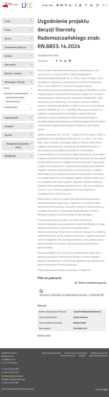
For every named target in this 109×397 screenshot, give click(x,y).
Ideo (106, 389)
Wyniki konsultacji (13, 101)
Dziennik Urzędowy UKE (51, 353)
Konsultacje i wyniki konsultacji (16, 93)
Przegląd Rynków (10, 107)
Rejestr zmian (44, 335)
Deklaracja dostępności (98, 355)
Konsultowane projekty (15, 97)
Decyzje (7, 88)
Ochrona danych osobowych (76, 353)
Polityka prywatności (99, 353)
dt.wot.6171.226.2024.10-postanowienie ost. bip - (72, 294)
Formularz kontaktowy (12, 375)
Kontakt (82, 355)
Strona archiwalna (67, 355)
